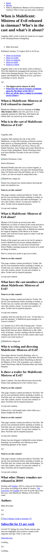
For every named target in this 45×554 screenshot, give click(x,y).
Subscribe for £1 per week (17, 524)
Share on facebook (13, 55)
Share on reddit (12, 62)
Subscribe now (7, 538)
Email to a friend (12, 64)
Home (8, 3)
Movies (9, 5)
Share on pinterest (13, 60)
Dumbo (15, 486)
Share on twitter (12, 58)
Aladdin (16, 491)
